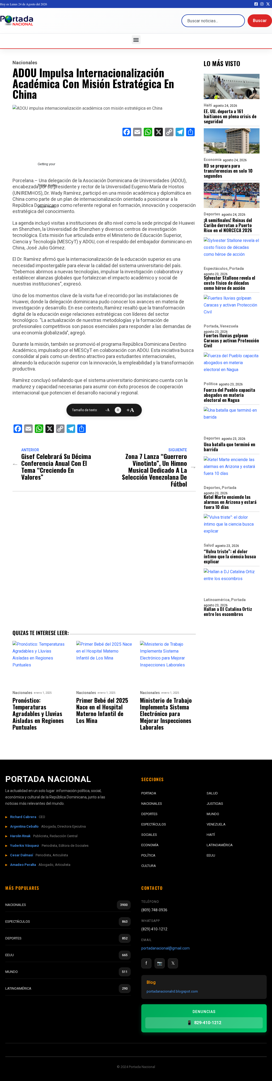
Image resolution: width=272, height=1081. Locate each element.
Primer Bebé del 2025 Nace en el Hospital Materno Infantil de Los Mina (102, 710)
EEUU (211, 855)
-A (107, 410)
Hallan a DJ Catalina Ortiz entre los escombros (228, 611)
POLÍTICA (148, 855)
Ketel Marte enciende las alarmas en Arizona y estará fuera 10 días (230, 501)
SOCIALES (149, 835)
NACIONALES (151, 804)
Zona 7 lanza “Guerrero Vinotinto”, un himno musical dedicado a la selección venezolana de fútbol (154, 470)
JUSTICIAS (215, 804)
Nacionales (24, 62)
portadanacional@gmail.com (165, 948)
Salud (209, 545)
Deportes (212, 214)
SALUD (212, 793)
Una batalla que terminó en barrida (229, 447)
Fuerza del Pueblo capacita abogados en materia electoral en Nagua (229, 394)
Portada (236, 268)
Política (211, 384)
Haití (208, 105)
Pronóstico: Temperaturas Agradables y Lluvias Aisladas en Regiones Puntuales (38, 713)
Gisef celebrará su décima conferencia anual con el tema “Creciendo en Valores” (56, 466)
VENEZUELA (216, 824)
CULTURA (148, 866)
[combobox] (213, 20)
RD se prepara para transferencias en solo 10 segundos (228, 170)
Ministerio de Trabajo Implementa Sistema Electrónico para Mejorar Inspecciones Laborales (166, 713)
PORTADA (148, 793)
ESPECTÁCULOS (153, 824)
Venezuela (229, 326)
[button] (136, 39)
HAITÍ (211, 835)
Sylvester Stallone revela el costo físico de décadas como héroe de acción (229, 282)
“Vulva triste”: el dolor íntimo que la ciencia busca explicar (230, 556)
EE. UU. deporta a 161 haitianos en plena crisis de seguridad (230, 116)
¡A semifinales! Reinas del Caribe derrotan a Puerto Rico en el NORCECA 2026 (228, 225)
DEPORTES (149, 814)
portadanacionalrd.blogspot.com (172, 991)
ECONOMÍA (150, 845)
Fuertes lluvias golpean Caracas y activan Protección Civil (231, 340)
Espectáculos (216, 268)
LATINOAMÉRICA (220, 845)
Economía (213, 159)
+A (130, 410)
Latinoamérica (217, 600)
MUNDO (213, 814)
